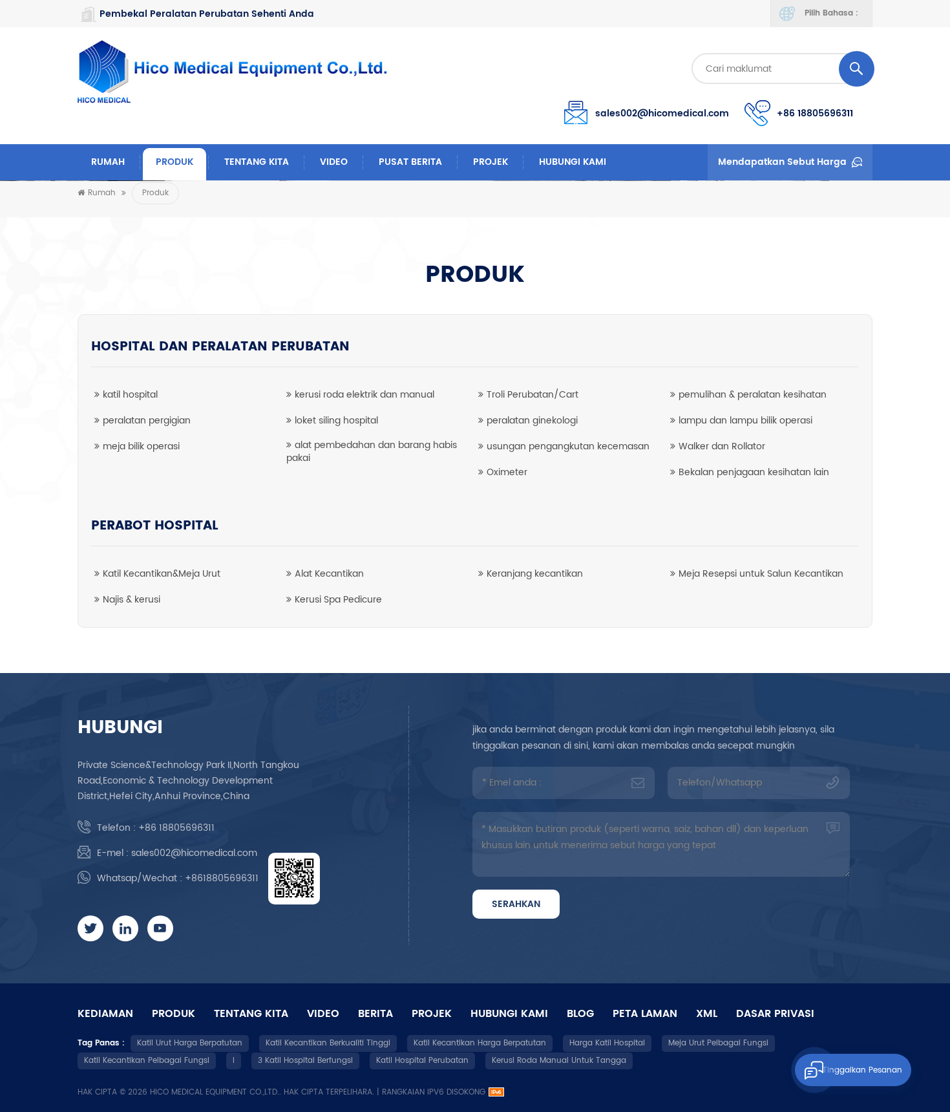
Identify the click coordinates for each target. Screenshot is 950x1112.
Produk (174, 162)
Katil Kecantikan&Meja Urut (161, 574)
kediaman (105, 1013)
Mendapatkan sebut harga (782, 162)
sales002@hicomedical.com (662, 113)
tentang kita (256, 162)
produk (173, 1013)
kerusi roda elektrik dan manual (364, 394)
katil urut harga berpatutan (189, 1043)
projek (490, 162)
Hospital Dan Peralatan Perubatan (220, 347)
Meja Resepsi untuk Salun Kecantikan (761, 574)
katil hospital (130, 394)
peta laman (645, 1013)
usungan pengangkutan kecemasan (568, 446)
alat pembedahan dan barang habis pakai (371, 451)
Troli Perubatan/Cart (532, 394)
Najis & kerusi (131, 599)
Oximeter (507, 472)
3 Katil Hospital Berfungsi (305, 1060)
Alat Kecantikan (329, 574)
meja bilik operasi (141, 446)
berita (375, 1013)
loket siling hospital (336, 420)
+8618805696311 (222, 878)
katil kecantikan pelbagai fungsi (146, 1060)
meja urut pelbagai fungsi (718, 1043)
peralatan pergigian (147, 420)
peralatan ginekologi (532, 420)
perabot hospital (154, 526)
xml (706, 1013)
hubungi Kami (572, 162)
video (334, 162)
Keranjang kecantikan (535, 574)
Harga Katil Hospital (607, 1043)
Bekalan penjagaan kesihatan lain (754, 472)
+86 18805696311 (815, 113)
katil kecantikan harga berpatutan (480, 1043)
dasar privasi (775, 1013)
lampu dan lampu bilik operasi (745, 420)
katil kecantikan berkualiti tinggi (328, 1043)
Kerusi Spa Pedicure (338, 599)
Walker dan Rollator (722, 446)
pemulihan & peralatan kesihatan (753, 394)
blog (580, 1013)
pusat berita (410, 162)
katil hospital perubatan (422, 1060)
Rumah (108, 162)
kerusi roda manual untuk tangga (559, 1060)
